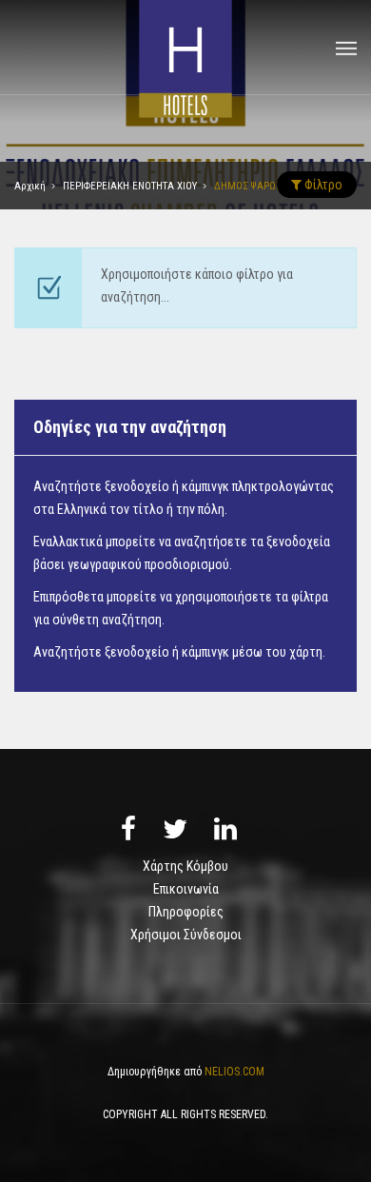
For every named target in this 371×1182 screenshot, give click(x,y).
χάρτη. (307, 652)
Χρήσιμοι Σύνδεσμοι (186, 934)
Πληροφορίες (186, 911)
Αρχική (30, 186)
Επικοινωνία (186, 888)
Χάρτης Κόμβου (185, 866)
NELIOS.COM (234, 1071)
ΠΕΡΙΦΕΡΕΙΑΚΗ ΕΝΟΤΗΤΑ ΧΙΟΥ (130, 186)
